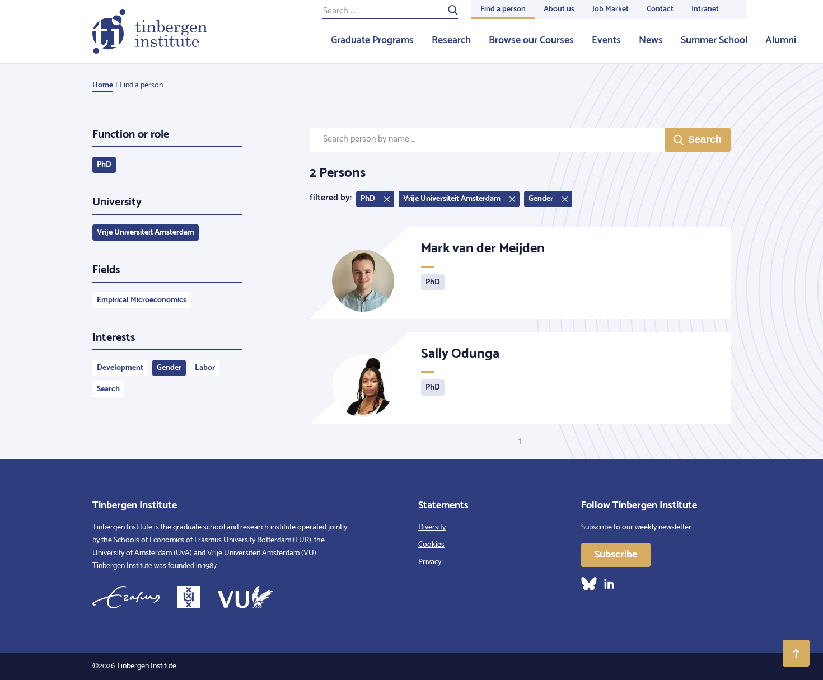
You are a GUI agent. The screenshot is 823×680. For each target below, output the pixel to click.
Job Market (610, 9)
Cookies (431, 544)
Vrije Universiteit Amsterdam (145, 232)
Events (606, 40)
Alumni (780, 40)
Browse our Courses (531, 40)
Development (120, 368)
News (651, 40)
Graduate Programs (372, 40)
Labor (205, 368)
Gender (169, 368)
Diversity (432, 527)
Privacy (429, 562)
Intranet (705, 9)
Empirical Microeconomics (141, 300)
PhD (104, 164)
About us (559, 9)
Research (451, 40)
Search (108, 389)
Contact (660, 9)
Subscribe (616, 554)
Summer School (714, 40)
